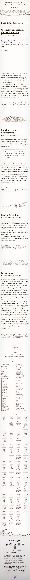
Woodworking (5, 409)
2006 (4, 494)
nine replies (24, 106)
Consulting (4, 387)
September (11, 423)
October (11, 424)
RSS (17, 391)
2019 (26, 432)
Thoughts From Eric (9, 561)
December (11, 425)
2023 (26, 417)
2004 (18, 494)
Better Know (7, 273)
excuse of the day (7, 552)
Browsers (18, 377)
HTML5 (18, 383)
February (18, 419)
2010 (4, 477)
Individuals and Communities (8, 131)
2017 (11, 444)
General (3, 368)
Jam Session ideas (5, 41)
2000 (18, 511)
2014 (4, 461)
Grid (17, 382)
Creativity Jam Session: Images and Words (12, 31)
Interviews (4, 393)
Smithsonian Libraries (9, 572)
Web (17, 402)
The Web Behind (20, 408)
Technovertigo (5, 406)
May (4, 419)
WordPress (18, 403)
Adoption (4, 380)
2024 (18, 417)
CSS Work (16, 2)
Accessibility (19, 374)
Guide (2, 370)
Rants (17, 368)
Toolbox (22, 2)
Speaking (14, 5)
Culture (27, 189)
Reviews (18, 369)
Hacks (2, 371)
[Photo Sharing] (15, 60)
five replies (18, 249)
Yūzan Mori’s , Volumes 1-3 (13, 568)
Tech (17, 371)
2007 (26, 477)
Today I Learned (20, 410)
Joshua (3, 395)
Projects (3, 400)
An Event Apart (19, 336)
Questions (18, 366)
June (4, 421)
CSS (16, 247)
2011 (26, 461)
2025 (11, 417)
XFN (17, 405)
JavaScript (18, 385)
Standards (18, 395)
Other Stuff (21, 5)
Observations (4, 377)
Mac (17, 386)
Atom (23, 356)
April (4, 418)
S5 (16, 392)
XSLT (17, 406)
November (25, 428)
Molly (12, 39)
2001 (11, 511)
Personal (5, 106)
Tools (17, 398)
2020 (18, 432)
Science (3, 403)
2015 (26, 444)
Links (2, 375)
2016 (18, 444)
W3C (17, 400)
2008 (18, 477)
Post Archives (8, 2)
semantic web (19, 394)
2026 (4, 417)
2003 (26, 494)
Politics (3, 398)
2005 (11, 494)
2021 (11, 432)
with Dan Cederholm (22, 318)
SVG (17, 397)
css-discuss (7, 166)
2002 (4, 511)
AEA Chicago (22, 301)
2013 (11, 461)
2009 (11, 477)
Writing (7, 5)
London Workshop (10, 215)
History (3, 392)
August (11, 422)
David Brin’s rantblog (23, 139)
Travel (26, 336)
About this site (15, 7)
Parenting (4, 397)
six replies (17, 337)
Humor (3, 373)
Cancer (3, 383)
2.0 (18, 356)
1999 (26, 511)
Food (3, 390)
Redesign (18, 389)
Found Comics (9, 88)
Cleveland (4, 386)
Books (3, 381)
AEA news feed (19, 323)
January (11, 418)
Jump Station (20, 174)
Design (3, 366)
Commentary (4, 364)
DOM (17, 380)
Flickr (18, 88)
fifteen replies (18, 191)
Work (3, 410)
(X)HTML (18, 373)
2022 (4, 432)
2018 (4, 444)
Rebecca (3, 401)
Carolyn (3, 384)
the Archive (15, 347)
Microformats (19, 388)
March (25, 421)
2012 (18, 461)
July (18, 422)
